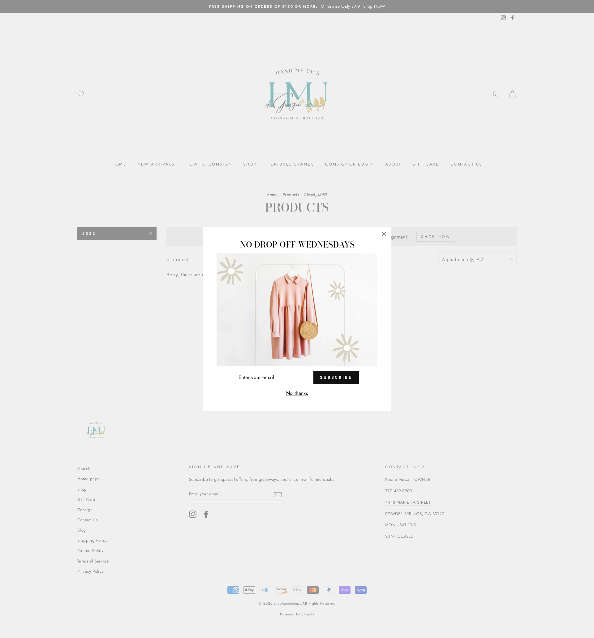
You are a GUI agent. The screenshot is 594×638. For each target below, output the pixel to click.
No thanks (297, 393)
